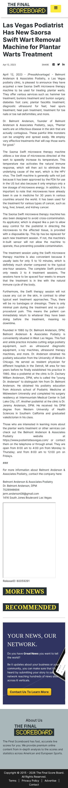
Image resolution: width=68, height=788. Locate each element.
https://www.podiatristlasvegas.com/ (25, 440)
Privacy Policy (30, 780)
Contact (34, 784)
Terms (12, 780)
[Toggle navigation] (55, 8)
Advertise (50, 780)
